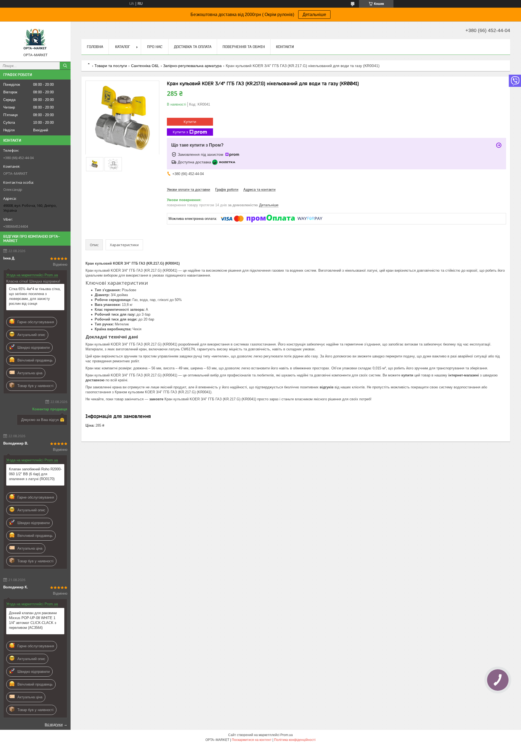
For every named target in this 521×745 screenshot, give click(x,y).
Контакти (285, 47)
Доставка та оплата (192, 47)
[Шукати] (65, 66)
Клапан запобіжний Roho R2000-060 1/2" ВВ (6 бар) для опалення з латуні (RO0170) (35, 474)
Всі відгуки (54, 724)
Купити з (180, 131)
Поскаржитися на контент (252, 740)
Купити (190, 121)
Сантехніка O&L (145, 66)
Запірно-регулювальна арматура (192, 66)
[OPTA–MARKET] (35, 39)
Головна (95, 47)
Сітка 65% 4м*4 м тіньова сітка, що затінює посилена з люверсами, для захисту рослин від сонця (35, 296)
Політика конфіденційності (295, 740)
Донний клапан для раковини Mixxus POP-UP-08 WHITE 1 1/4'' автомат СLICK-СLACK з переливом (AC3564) (33, 620)
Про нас (154, 47)
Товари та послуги (110, 66)
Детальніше (314, 14)
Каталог (122, 47)
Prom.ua (286, 735)
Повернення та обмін (244, 47)
